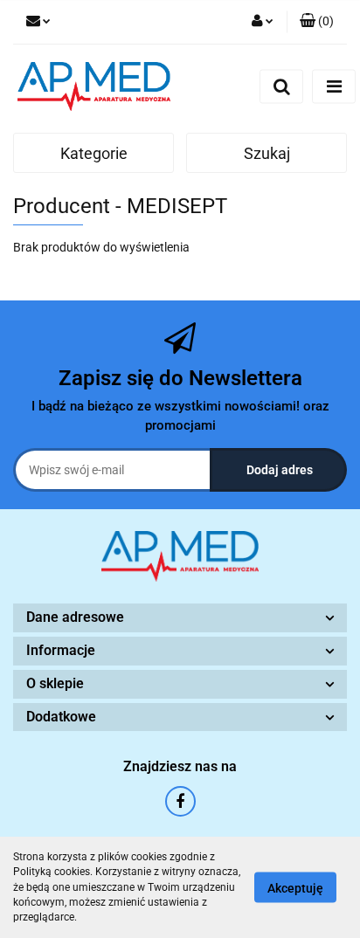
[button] (317, 22)
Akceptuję (295, 888)
